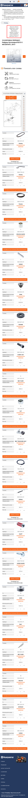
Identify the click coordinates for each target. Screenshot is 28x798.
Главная (3, 761)
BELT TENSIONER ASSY (20, 441)
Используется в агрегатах (21, 145)
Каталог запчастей (17, 9)
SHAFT (20, 534)
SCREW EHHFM (20, 563)
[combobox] (14, 93)
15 (23, 123)
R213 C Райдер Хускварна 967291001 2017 (14, 16)
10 (23, 114)
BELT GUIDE (21, 381)
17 (23, 127)
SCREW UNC (21, 355)
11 (23, 116)
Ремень (21, 143)
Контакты (14, 1)
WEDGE (21, 264)
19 (23, 130)
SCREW (21, 733)
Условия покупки (5, 785)
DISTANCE (20, 707)
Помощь (3, 782)
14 (23, 121)
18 (23, 128)
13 (23, 120)
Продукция (3, 765)
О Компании (4, 772)
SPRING (21, 499)
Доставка (10, 1)
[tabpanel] (14, 56)
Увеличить (14, 63)
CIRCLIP (21, 471)
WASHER (20, 324)
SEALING (21, 681)
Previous (3, 56)
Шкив (20, 294)
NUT (21, 411)
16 (23, 125)
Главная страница (6, 9)
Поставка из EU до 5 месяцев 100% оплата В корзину (14, 249)
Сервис (2, 778)
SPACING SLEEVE (20, 234)
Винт (20, 624)
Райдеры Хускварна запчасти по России (14, 12)
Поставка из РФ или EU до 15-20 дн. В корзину (15, 190)
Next (24, 56)
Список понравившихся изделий (17, 1)
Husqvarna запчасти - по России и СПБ (13, 10)
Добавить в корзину (15, 158)
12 (23, 118)
